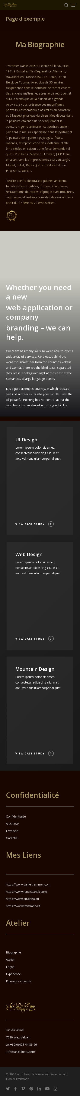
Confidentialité (16, 816)
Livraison (12, 831)
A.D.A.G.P (12, 824)
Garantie (12, 838)
